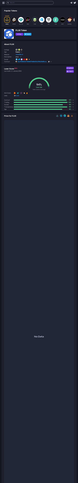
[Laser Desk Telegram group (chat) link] (71, 3)
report (71, 71)
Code (17, 95)
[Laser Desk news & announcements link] (75, 3)
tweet (28, 34)
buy (20, 34)
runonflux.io (19, 54)
